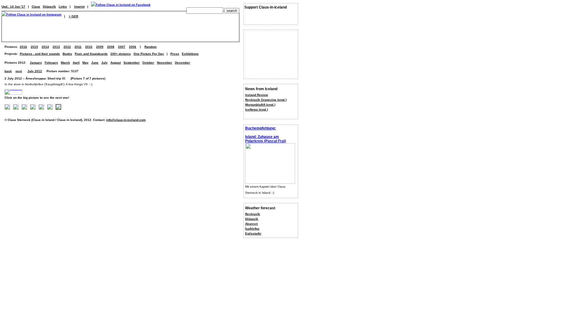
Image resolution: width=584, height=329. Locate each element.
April (76, 62)
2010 (88, 46)
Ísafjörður (252, 228)
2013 (56, 46)
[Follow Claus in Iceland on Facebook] (121, 6)
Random (150, 46)
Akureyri (251, 223)
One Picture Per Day (149, 53)
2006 (132, 46)
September (131, 62)
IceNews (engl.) (256, 109)
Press (174, 53)
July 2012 (34, 71)
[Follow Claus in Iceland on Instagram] (31, 16)
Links (63, 6)
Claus (36, 6)
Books (67, 53)
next (19, 71)
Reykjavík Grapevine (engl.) (266, 99)
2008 (110, 46)
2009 (99, 46)
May (85, 62)
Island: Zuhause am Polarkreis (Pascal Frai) (265, 139)
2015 (34, 46)
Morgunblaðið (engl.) (260, 104)
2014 (45, 46)
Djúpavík (251, 219)
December (182, 62)
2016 (23, 46)
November (164, 62)
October (148, 62)
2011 (78, 46)
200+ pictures (120, 53)
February (51, 62)
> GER (73, 16)
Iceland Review (256, 95)
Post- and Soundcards (91, 53)
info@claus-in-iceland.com (126, 120)
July (104, 62)
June (95, 62)
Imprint (79, 6)
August (115, 62)
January (36, 62)
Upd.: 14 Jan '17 (13, 6)
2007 (121, 46)
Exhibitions (190, 53)
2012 (67, 46)
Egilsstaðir (253, 233)
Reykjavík (252, 214)
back (8, 71)
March (65, 62)
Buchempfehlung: (260, 128)
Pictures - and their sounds (40, 53)
